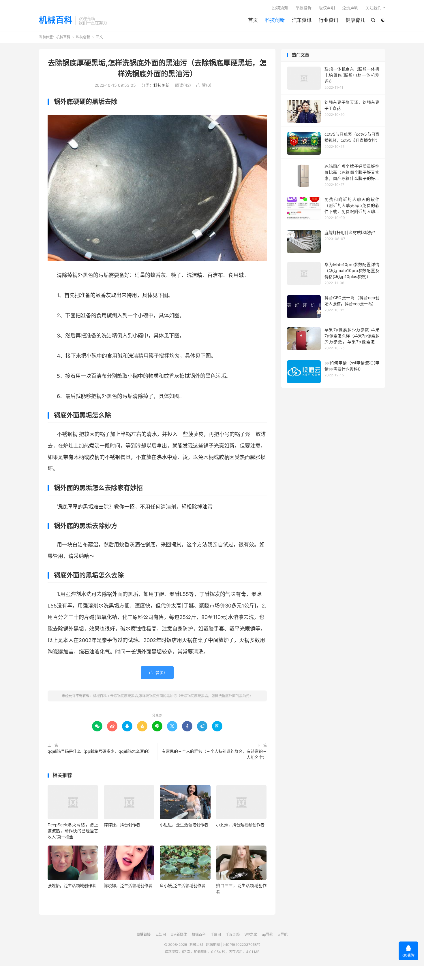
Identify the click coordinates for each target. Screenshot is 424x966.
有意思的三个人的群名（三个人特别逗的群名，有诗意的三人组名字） (214, 754)
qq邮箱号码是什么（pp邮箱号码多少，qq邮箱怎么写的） (100, 751)
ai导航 (283, 934)
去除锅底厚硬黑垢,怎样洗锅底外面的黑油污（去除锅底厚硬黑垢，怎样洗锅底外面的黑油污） (181, 696)
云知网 (160, 934)
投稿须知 (280, 7)
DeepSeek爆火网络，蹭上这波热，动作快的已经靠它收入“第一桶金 (73, 830)
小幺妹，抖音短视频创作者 (240, 824)
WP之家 (251, 934)
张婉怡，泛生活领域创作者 (72, 885)
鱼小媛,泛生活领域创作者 (182, 885)
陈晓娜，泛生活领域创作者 (128, 885)
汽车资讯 (302, 20)
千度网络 (233, 934)
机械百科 (55, 20)
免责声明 (350, 7)
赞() (203, 85)
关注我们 (373, 7)
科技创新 (275, 20)
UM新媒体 (179, 934)
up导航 (267, 934)
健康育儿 (355, 20)
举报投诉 (303, 7)
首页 (253, 20)
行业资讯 (328, 20)
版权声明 (327, 7)
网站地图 (213, 944)
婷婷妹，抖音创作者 (122, 824)
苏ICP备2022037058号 (241, 944)
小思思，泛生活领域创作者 (184, 824)
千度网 (216, 934)
